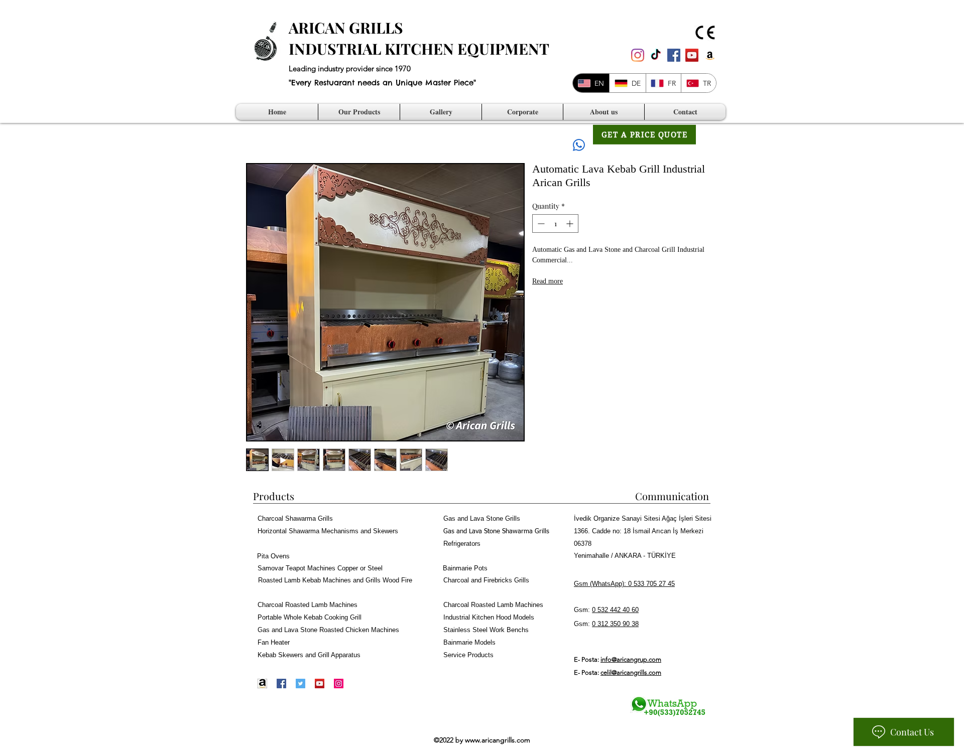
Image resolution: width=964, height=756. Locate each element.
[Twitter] (300, 683)
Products (273, 496)
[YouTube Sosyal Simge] (691, 55)
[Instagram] (637, 55)
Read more (547, 281)
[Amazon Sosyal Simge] (709, 55)
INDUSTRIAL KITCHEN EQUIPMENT (419, 49)
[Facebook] (281, 683)
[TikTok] (655, 55)
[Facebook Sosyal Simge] (673, 55)
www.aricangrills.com (497, 739)
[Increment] (570, 223)
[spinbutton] (555, 223)
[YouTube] (319, 683)
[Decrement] (540, 223)
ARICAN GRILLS (346, 28)
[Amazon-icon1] (262, 683)
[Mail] (579, 145)
